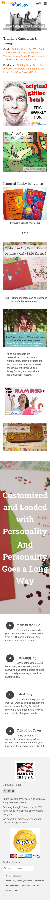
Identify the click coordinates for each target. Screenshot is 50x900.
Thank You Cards (12, 52)
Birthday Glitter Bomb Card (31, 65)
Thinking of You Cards (15, 56)
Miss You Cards (31, 52)
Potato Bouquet (26, 68)
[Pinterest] (13, 791)
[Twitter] (9, 791)
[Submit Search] (5, 868)
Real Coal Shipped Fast (23, 72)
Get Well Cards (37, 49)
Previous (5, 213)
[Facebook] (5, 791)
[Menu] (45, 4)
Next (45, 213)
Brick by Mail (10, 68)
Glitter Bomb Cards (29, 59)
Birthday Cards (19, 49)
